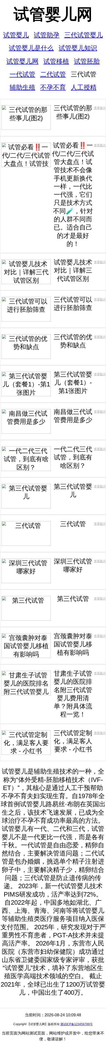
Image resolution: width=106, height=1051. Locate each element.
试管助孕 (46, 34)
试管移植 (56, 61)
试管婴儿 (16, 34)
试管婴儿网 (53, 14)
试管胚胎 (87, 61)
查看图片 (100, 108)
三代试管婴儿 (83, 34)
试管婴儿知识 (78, 48)
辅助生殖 (22, 87)
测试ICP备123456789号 (76, 1024)
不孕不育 (53, 87)
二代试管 (53, 74)
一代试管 (22, 74)
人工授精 (83, 87)
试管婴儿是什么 (31, 48)
